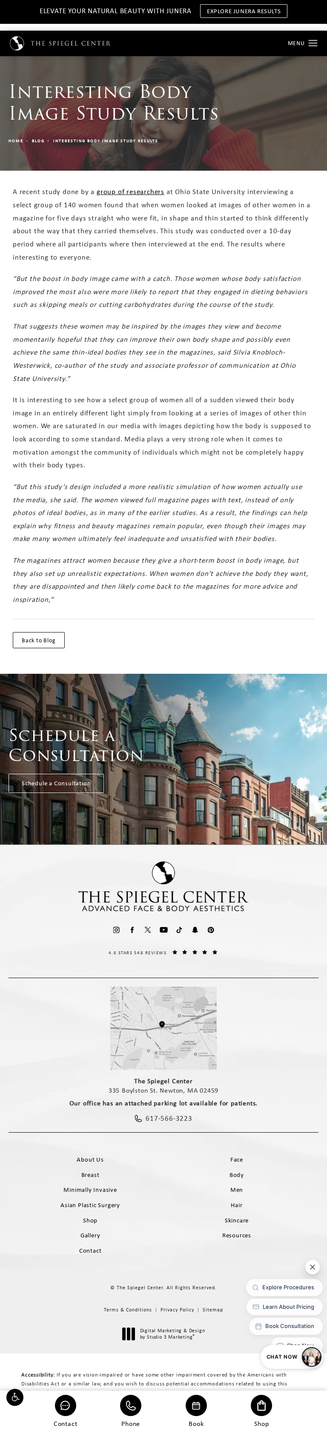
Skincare (237, 1220)
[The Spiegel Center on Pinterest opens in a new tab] (211, 930)
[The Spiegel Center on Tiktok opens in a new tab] (179, 930)
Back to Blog (39, 640)
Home (16, 140)
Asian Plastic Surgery (90, 1205)
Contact (65, 1423)
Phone (130, 1423)
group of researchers (130, 191)
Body (236, 1175)
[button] (14, 1397)
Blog (38, 140)
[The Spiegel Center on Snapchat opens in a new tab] (195, 930)
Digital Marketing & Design (172, 1334)
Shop (261, 1423)
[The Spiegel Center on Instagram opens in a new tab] (116, 930)
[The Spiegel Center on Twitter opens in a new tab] (148, 930)
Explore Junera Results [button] (244, 11)
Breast (90, 1175)
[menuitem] (116, 930)
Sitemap (213, 1309)
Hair (236, 1205)
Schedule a (76, 745)
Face (236, 1159)
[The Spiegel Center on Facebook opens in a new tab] (132, 930)
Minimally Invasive (90, 1189)
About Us (90, 1159)
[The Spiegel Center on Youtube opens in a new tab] (163, 930)
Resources (236, 1235)
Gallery (90, 1235)
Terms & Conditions (128, 1309)
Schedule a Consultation (56, 783)
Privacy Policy (177, 1309)
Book (196, 1423)
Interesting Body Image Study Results (105, 140)
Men (236, 1189)
